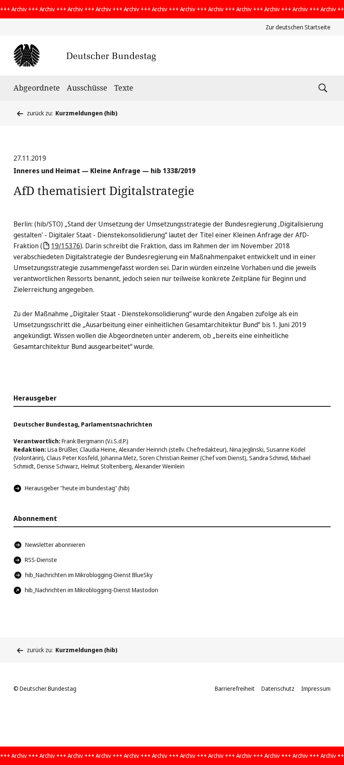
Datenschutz (277, 688)
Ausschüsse (87, 88)
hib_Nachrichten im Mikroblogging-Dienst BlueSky (89, 575)
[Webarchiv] (84, 55)
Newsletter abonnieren (55, 545)
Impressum (316, 688)
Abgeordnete (36, 88)
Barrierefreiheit (235, 688)
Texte (123, 88)
